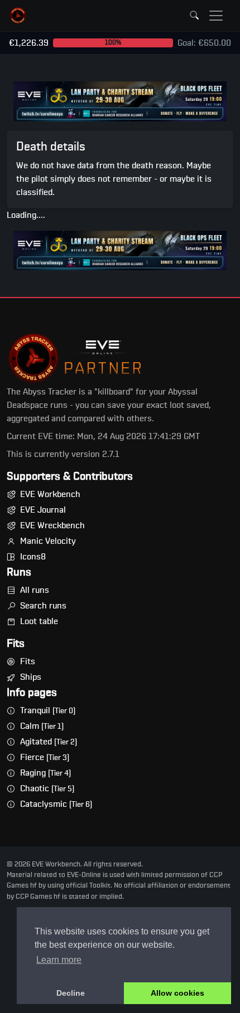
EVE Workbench (50, 494)
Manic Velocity (48, 541)
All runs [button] (34, 590)
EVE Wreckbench (52, 525)
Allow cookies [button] (177, 992)
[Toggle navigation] (216, 15)
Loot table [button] (39, 621)
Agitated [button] (48, 741)
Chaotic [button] (47, 788)
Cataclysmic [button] (56, 804)
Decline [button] (70, 992)
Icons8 (33, 556)
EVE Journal (43, 509)
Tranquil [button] (47, 710)
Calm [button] (42, 726)
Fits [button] (27, 661)
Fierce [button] (44, 757)
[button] (18, 15)
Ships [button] (30, 677)
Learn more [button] (58, 960)
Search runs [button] (43, 605)
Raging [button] (45, 772)
